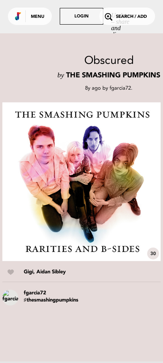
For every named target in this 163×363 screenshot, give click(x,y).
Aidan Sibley (51, 272)
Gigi (28, 272)
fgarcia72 (120, 88)
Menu (37, 17)
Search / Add (131, 17)
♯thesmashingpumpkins (51, 300)
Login (81, 16)
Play (81, 182)
